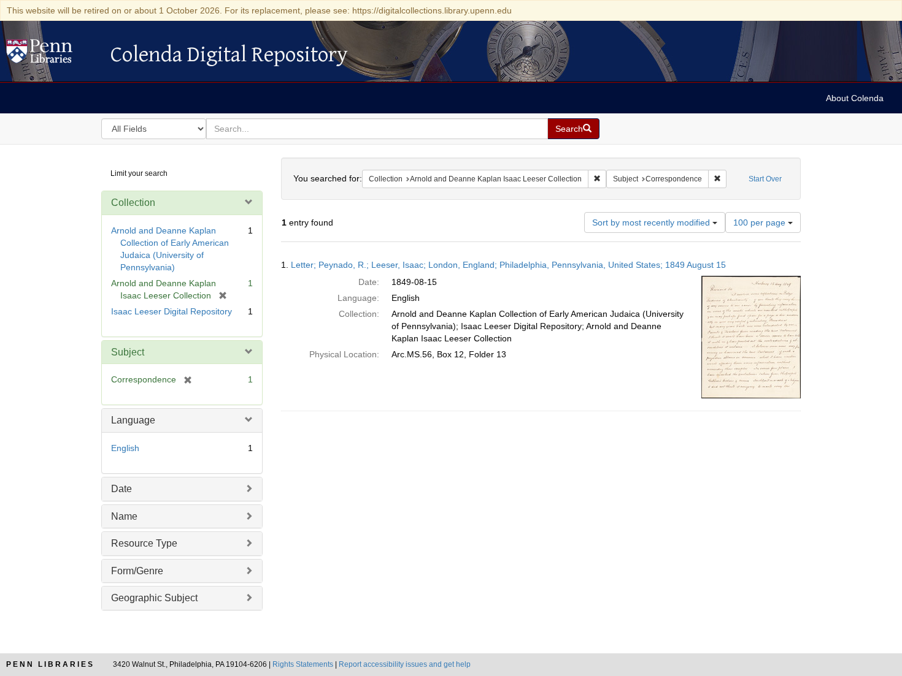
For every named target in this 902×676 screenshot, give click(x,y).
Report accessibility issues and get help (405, 664)
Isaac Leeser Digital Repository (171, 311)
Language (133, 420)
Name (124, 516)
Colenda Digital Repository (52, 54)
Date (121, 489)
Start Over (765, 179)
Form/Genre (137, 571)
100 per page (760, 222)
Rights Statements (302, 664)
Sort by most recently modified (652, 222)
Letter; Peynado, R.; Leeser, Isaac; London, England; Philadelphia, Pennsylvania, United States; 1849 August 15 (508, 265)
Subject (127, 352)
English (125, 448)
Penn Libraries (50, 664)
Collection (133, 202)
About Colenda (855, 98)
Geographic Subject (154, 598)
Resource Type (144, 543)
